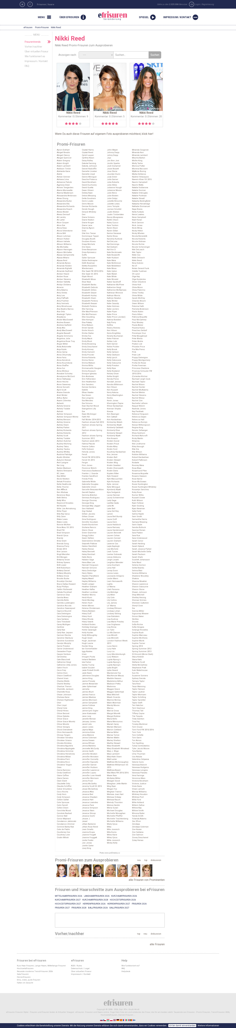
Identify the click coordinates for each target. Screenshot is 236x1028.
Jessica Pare (88, 805)
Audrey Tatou (63, 446)
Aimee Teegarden (65, 187)
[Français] (124, 1020)
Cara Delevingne (64, 616)
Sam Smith (137, 516)
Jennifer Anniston (90, 757)
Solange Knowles (140, 630)
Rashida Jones (139, 409)
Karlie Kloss (112, 236)
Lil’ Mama (111, 606)
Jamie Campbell (89, 703)
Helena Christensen (91, 608)
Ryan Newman (138, 508)
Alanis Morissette (65, 190)
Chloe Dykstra (63, 716)
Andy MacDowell (64, 330)
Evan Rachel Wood (90, 406)
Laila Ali (110, 506)
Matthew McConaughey (117, 762)
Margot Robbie (113, 716)
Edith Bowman (88, 263)
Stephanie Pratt (139, 668)
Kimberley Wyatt (114, 425)
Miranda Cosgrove (140, 150)
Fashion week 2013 (90, 441)
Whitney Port (138, 797)
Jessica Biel (87, 794)
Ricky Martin (137, 438)
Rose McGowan (139, 481)
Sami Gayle (137, 525)
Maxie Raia (112, 775)
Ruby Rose (137, 492)
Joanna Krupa (88, 832)
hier (150, 133)
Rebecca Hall (138, 419)
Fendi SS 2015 (88, 460)
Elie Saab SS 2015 (90, 274)
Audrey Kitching (64, 444)
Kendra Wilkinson (115, 384)
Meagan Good (113, 781)
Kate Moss (111, 268)
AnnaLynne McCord (66, 376)
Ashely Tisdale (63, 409)
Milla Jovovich (113, 840)
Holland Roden (89, 624)
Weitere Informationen (208, 1025)
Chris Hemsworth (65, 732)
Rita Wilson (137, 452)
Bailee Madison (64, 468)
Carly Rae (61, 630)
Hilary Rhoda (87, 619)
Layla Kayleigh (113, 546)
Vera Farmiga (138, 775)
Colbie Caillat (63, 800)
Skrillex (135, 619)
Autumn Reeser (64, 460)
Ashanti (60, 403)
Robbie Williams (139, 454)
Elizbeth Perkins (89, 306)
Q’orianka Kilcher (140, 376)
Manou (110, 708)
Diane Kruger (88, 222)
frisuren (41, 4)
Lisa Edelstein (113, 616)
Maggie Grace (113, 689)
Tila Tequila (137, 716)
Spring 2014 (137, 646)
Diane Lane (87, 225)
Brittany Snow (63, 576)
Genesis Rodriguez (91, 498)
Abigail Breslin (63, 152)
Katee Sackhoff (114, 282)
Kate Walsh (112, 274)
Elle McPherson (89, 314)
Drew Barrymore (89, 249)
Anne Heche (62, 382)
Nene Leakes (138, 214)
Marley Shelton (114, 740)
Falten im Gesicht (25, 983)
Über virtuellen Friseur (36, 51)
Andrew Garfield (64, 325)
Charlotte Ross (63, 692)
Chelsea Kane (63, 697)
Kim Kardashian (114, 419)
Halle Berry (87, 557)
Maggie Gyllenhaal (115, 692)
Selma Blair (137, 570)
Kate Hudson (113, 258)
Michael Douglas (114, 810)
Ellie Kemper (88, 320)
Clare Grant (62, 781)
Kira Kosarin (112, 438)
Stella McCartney (139, 665)
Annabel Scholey (64, 373)
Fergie (85, 462)
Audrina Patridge (64, 454)
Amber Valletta (63, 282)
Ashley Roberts (63, 433)
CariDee (60, 627)
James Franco (88, 695)
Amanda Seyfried (65, 271)
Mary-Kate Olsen (114, 757)
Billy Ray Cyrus (63, 514)
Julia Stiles (112, 185)
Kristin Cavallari (114, 465)
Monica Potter (138, 166)
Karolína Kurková (114, 239)
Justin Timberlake (115, 214)
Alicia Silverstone (65, 231)
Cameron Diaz (63, 595)
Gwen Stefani (88, 538)
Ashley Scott (62, 436)
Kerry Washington (115, 395)
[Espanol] (121, 1020)
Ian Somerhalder (89, 649)
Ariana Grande (63, 392)
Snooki (135, 622)
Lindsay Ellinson (114, 608)
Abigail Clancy (63, 155)
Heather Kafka (88, 589)
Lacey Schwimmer (115, 498)
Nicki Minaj (137, 228)
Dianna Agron (88, 228)
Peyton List (137, 344)
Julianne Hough (114, 187)
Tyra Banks (137, 751)
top (145, 860)
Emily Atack (87, 338)
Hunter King (87, 646)
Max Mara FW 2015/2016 (118, 773)
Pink (134, 352)
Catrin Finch (62, 668)
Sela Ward (136, 562)
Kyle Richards (113, 481)
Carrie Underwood (65, 649)
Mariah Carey (113, 724)
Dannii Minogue (89, 177)
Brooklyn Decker (64, 581)
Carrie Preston (63, 646)
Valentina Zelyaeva (140, 759)
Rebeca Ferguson (140, 414)
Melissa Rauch (113, 800)
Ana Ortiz (61, 311)
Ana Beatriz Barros (65, 309)
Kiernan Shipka (114, 409)
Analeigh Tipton (64, 314)
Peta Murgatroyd (139, 336)
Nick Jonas (137, 225)
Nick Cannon (138, 222)
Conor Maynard (64, 819)
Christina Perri (63, 759)
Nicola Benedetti (139, 236)
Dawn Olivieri (88, 190)
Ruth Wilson (137, 500)
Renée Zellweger (140, 430)
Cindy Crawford (63, 773)
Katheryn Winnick (115, 293)
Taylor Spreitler (139, 700)
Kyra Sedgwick (113, 492)
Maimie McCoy (114, 700)
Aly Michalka (62, 247)
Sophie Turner (138, 643)
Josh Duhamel (114, 166)
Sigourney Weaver (140, 613)
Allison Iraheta (63, 241)
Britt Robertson (63, 568)
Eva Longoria (87, 398)
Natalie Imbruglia (140, 193)
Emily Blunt (87, 341)
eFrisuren (27, 27)
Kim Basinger (113, 414)
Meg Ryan (111, 786)
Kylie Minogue (113, 487)
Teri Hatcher (137, 705)
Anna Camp (62, 352)
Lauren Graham (114, 541)
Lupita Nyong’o (113, 665)
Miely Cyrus (112, 824)
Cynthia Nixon (88, 158)
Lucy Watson (113, 657)
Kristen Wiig (112, 462)
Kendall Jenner (114, 382)
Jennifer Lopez (89, 773)
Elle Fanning (87, 309)
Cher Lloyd (62, 705)
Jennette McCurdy (90, 748)
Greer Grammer (89, 533)
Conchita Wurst (64, 810)
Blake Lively (62, 522)
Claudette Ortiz (63, 783)
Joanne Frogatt (89, 835)
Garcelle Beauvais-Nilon (93, 489)
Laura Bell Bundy (114, 516)
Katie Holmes (113, 306)
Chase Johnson (64, 695)
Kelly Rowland (113, 371)
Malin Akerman (114, 703)
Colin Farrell (62, 805)
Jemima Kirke (88, 732)
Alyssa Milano (63, 258)
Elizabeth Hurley (89, 295)
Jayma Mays (87, 730)
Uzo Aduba (137, 757)
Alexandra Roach (64, 209)
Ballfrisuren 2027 (119, 908)
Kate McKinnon (114, 263)
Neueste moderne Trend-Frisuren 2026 (35, 971)
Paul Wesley (137, 322)
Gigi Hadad (87, 511)
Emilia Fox (86, 336)
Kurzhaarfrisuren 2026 (124, 896)
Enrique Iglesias (89, 373)
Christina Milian (64, 757)
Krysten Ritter (113, 473)
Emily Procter (88, 355)
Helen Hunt (87, 603)
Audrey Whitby (63, 452)
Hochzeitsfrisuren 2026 (123, 900)
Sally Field (136, 511)
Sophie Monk (138, 641)
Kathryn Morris (113, 295)
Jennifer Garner (89, 765)
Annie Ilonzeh (63, 387)
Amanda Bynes (63, 263)
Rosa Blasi (136, 468)
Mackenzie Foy (114, 673)
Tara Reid (136, 684)
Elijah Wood (87, 276)
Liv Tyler (110, 630)
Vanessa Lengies (140, 770)
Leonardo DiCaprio (115, 576)
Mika (109, 827)
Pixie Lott (136, 355)
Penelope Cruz (139, 333)
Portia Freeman (139, 365)
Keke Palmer (113, 338)
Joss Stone (112, 171)
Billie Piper (62, 511)
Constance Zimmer (66, 824)
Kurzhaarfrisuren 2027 (68, 900)
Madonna (111, 686)
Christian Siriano (64, 740)
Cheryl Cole (62, 708)
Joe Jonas (87, 843)
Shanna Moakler (139, 581)
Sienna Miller (138, 611)
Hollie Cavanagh (89, 630)
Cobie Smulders (64, 789)
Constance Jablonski (66, 821)
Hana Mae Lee (88, 562)
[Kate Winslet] (122, 870)
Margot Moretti (113, 713)
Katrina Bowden (114, 320)
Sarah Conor (137, 541)
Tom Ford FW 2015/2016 (143, 730)
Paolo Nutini (137, 311)
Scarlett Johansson (141, 560)
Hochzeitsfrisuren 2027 (68, 904)
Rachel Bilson (138, 384)
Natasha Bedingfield (141, 201)
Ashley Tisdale (63, 438)
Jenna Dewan (88, 740)
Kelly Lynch (112, 357)
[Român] (131, 1020)
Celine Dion (62, 673)
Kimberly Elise (113, 430)
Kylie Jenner (113, 484)
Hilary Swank (87, 622)
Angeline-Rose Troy (66, 341)
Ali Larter (61, 220)
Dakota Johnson (89, 166)
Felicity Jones (88, 452)
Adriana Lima (63, 179)
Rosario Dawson (139, 476)
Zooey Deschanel (140, 837)
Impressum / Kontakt (36, 61)
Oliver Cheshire (139, 282)
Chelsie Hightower (65, 700)
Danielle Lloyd (88, 174)
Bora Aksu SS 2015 (65, 527)
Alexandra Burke (64, 201)
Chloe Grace (62, 719)
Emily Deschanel (89, 347)
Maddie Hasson (114, 678)
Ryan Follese (138, 503)
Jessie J (86, 819)
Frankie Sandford (90, 476)
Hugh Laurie (87, 643)
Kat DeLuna (112, 241)
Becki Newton (63, 479)
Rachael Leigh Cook (141, 379)
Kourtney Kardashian (116, 452)
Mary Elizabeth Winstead (118, 748)
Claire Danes (62, 778)
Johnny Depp (113, 152)
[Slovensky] (101, 1020)
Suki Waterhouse (140, 670)
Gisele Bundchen (90, 525)
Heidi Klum (87, 597)
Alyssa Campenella (65, 255)
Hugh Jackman (89, 641)
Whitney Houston (140, 794)
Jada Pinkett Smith (90, 670)
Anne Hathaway (64, 379)
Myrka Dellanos (139, 174)
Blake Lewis (62, 519)
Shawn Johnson (139, 592)
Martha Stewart (113, 743)
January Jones (89, 721)
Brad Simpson (63, 533)
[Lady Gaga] (110, 870)
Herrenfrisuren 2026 (94, 904)
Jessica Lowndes (90, 802)
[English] (114, 1020)
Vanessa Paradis (139, 773)
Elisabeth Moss (89, 279)
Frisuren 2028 (79, 908)
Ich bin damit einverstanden (182, 1025)
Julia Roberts (113, 182)
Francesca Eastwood (91, 471)
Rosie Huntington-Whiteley (144, 487)
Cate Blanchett (63, 659)
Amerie (60, 287)
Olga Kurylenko (139, 279)
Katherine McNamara (116, 290)
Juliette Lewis (113, 204)
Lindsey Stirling (114, 613)
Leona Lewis (112, 573)
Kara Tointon (112, 225)
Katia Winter (112, 301)
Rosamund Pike (139, 471)
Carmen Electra (64, 635)
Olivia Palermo (138, 290)
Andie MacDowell (65, 320)
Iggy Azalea (87, 651)
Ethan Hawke (87, 392)
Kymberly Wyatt (114, 489)
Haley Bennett (88, 551)
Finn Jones (87, 465)
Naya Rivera (137, 209)
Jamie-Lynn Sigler (90, 711)
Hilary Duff (86, 613)
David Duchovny (89, 185)
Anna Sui (61, 368)
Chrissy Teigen (63, 735)
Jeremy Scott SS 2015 (92, 786)
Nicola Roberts (138, 239)
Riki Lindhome (138, 444)
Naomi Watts (137, 185)
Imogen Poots (88, 657)
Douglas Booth (88, 239)
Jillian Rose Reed (90, 827)
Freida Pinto (87, 479)
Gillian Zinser (88, 516)
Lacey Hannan (113, 495)
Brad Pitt (60, 530)
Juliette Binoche (114, 201)
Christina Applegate (66, 748)
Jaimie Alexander (90, 684)
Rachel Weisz (138, 398)
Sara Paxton (137, 533)
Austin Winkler (63, 457)
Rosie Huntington (140, 484)
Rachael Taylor (138, 382)
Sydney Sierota (138, 678)
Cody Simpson (63, 797)
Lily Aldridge (112, 592)
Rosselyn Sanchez (140, 489)
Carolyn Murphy (64, 643)
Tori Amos (136, 740)
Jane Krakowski (89, 713)
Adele (59, 174)
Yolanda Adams (139, 819)
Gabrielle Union (89, 487)
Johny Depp (112, 155)
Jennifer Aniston (89, 754)
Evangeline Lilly (89, 409)
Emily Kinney (87, 349)
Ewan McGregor (89, 414)
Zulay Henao (137, 840)
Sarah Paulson (138, 554)
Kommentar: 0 (66, 116)
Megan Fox (112, 789)
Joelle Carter (88, 846)
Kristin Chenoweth (115, 468)
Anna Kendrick (63, 360)
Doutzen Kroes (89, 241)
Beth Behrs (62, 498)
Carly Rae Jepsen (65, 632)
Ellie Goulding (88, 317)
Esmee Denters (89, 387)
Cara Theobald (63, 622)
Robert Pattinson (139, 460)
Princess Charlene (140, 368)
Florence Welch (89, 468)
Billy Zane (61, 516)
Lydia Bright (112, 668)
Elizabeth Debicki (90, 287)
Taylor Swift (137, 703)
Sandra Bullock (139, 527)
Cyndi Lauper (88, 155)
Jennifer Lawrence (90, 770)
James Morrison (89, 700)
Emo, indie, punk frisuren (28, 980)
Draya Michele (88, 244)
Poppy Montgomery (141, 360)
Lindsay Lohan (113, 611)
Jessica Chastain (89, 797)
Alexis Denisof (63, 214)
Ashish (60, 411)
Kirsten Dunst (113, 441)
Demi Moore (87, 204)
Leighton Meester (115, 562)
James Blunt (87, 692)
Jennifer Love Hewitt (91, 775)
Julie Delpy (112, 198)
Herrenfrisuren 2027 (118, 904)
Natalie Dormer (139, 190)
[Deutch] (118, 1020)
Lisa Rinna (111, 627)
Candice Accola (64, 606)
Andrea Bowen (63, 322)
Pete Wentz (137, 338)
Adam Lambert (63, 166)
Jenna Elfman (88, 743)
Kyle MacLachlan (114, 479)
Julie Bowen (112, 196)
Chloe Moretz (63, 724)
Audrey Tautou (63, 449)
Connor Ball (62, 816)
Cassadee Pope (64, 651)
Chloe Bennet (63, 713)
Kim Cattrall (112, 417)
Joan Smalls (87, 829)
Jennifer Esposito (90, 762)
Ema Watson (87, 325)
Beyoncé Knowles (65, 503)
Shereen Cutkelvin (140, 603)
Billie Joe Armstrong (66, 508)
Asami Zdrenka (64, 400)
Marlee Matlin (113, 738)
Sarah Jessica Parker (142, 549)
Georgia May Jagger (91, 506)
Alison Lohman (64, 236)
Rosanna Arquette (140, 473)
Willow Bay (136, 808)
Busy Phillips (63, 587)
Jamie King (87, 708)
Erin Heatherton (89, 382)
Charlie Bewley (63, 684)
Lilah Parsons (113, 589)
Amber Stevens (64, 279)
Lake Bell (111, 508)
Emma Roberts (88, 357)
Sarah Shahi (137, 557)
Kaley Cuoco (112, 222)
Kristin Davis (112, 471)
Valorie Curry (138, 762)
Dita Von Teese (89, 233)
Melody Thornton (115, 802)
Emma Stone (88, 360)
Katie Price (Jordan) (116, 317)
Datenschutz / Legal (80, 968)
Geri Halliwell (88, 508)
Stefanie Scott (138, 662)
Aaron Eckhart (63, 150)
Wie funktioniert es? (130, 966)
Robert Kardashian (140, 457)
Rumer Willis (138, 495)
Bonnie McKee (63, 525)
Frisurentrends (33, 41)
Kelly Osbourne (114, 363)
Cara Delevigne (64, 613)
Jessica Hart (87, 800)
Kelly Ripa (111, 368)
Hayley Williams (89, 581)
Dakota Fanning (89, 163)
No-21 (134, 266)
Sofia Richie (137, 624)
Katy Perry (111, 322)
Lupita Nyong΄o (114, 659)
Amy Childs (62, 293)
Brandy (60, 538)
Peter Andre (137, 341)
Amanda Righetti (64, 268)
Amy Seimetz (63, 303)
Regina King (137, 427)
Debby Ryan (87, 193)
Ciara (59, 767)
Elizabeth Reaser (89, 303)
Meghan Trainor (114, 792)
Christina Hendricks (66, 754)
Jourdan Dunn (113, 174)
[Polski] (111, 1020)
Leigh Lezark (113, 560)
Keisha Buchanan (115, 336)
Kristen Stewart (113, 460)
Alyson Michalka (64, 252)
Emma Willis (87, 365)
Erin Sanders (87, 384)
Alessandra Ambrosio (67, 196)
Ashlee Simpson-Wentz (67, 417)
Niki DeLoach (138, 249)
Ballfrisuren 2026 (98, 908)
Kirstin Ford (112, 449)
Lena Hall (111, 568)
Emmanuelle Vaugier (91, 368)
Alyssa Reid (62, 260)
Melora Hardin (113, 805)
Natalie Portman (139, 196)
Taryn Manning (138, 686)
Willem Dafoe (138, 805)
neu (139, 860)
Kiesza (110, 411)
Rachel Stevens (139, 395)
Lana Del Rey (113, 511)
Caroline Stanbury (65, 638)
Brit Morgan (62, 557)
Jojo (109, 158)
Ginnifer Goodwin (90, 522)
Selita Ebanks (138, 568)
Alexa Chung (62, 198)
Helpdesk (125, 971)
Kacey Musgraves (115, 217)
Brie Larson (62, 551)
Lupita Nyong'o (114, 662)
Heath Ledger (88, 584)
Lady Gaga (111, 500)
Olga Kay (136, 276)
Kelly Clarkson (113, 355)
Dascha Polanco (89, 179)
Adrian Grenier (63, 177)
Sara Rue (136, 535)
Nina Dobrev (137, 263)
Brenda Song (63, 544)
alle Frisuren (157, 944)
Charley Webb (63, 681)
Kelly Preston (113, 365)
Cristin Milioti (63, 837)
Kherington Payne (115, 403)
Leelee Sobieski (114, 554)
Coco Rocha (62, 792)
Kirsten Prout (113, 444)
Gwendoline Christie (91, 541)
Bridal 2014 (62, 549)
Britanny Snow (63, 560)
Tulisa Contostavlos (140, 746)
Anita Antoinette (64, 347)
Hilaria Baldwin (88, 611)
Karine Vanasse (114, 233)
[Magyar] (108, 1020)
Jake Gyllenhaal (89, 686)
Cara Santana (63, 619)
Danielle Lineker (89, 171)
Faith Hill (86, 417)
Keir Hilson (112, 330)
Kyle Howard (112, 476)
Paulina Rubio (138, 328)
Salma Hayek (138, 514)
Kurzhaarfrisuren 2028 (95, 900)
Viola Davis (137, 786)
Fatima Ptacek (88, 444)
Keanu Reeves (113, 328)
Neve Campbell (139, 217)
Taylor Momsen (139, 695)
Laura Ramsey (113, 527)
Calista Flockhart (64, 592)
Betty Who (61, 500)
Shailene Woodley (140, 576)
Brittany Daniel (63, 570)
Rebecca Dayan (139, 417)
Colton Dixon (62, 808)
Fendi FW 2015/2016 (91, 457)
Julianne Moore (114, 190)
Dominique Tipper (90, 236)
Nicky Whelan (138, 233)
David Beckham (89, 182)
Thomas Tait (137, 711)
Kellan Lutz (112, 341)
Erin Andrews (88, 376)
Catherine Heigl (64, 662)
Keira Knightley (114, 333)
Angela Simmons (65, 336)
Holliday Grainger (90, 627)
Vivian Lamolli (138, 789)
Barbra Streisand (64, 471)
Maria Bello (112, 719)
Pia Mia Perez (138, 349)
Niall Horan (137, 220)
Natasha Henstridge (141, 204)
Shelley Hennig (139, 597)
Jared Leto (87, 724)
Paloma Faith (138, 306)
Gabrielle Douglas (90, 484)
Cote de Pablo (63, 829)
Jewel (84, 821)
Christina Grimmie (65, 751)
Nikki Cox (136, 255)
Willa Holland (138, 802)
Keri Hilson (112, 387)
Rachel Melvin (138, 392)
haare (51, 4)
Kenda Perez (113, 379)
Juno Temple (113, 206)
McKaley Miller (113, 778)
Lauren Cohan (113, 535)
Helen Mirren (88, 606)
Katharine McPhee (115, 285)
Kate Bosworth (113, 255)
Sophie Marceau (139, 635)
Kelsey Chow (113, 373)
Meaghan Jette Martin (117, 783)
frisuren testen (48, 1012)
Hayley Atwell (88, 578)
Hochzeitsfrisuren (25, 968)
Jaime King (87, 678)
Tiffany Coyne (138, 713)
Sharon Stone (138, 589)
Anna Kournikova (64, 363)
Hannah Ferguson (90, 565)
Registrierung (208, 4)
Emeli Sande (87, 328)
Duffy (84, 255)
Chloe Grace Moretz (66, 721)
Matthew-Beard (113, 770)
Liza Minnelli (113, 638)
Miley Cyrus (112, 837)
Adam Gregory (63, 160)
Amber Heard (63, 274)
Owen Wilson (138, 303)
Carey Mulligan (63, 624)
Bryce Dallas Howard (66, 584)
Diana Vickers (88, 217)
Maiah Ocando (113, 697)
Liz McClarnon (113, 632)
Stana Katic (137, 659)
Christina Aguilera (65, 746)
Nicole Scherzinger (141, 247)
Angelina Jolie (63, 338)
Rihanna (135, 441)
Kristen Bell (112, 457)
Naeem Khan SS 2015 (142, 179)
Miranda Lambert (140, 155)
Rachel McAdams (140, 390)
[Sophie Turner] (61, 870)
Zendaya (136, 824)
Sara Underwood (139, 538)
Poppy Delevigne (140, 357)
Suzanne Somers (140, 676)
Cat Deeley (62, 657)
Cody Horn (61, 794)
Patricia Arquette (139, 317)
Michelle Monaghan (116, 813)
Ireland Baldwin (89, 659)
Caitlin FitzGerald (64, 589)
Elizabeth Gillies (89, 290)
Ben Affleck (62, 489)
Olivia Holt (136, 285)
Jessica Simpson (90, 808)
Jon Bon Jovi (113, 160)
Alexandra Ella (63, 204)
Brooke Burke (63, 578)
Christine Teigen (64, 765)
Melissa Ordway (114, 797)
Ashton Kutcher (64, 441)
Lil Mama (111, 587)
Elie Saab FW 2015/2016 (92, 271)
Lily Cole (111, 597)
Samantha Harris (139, 519)
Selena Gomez (139, 565)
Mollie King (137, 160)
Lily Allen (111, 595)
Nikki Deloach (138, 258)
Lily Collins (112, 600)
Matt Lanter (112, 759)
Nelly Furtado (138, 212)
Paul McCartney (139, 320)
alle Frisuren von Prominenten (147, 879)
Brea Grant (61, 541)
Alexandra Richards (65, 206)
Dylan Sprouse (88, 258)
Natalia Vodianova (140, 187)
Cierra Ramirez (63, 770)
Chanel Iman (62, 678)
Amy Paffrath (63, 298)
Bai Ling (60, 465)
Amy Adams (62, 290)
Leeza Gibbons (114, 557)
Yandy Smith (137, 816)
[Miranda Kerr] (86, 870)
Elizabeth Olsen (89, 298)
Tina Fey (136, 721)
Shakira (135, 578)
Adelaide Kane (63, 171)
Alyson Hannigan (64, 249)
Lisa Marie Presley (115, 622)
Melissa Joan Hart (115, 794)
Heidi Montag (88, 600)
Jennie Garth (88, 751)
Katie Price (112, 314)
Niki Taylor (136, 252)
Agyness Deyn (63, 185)
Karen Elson (112, 228)
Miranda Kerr (138, 152)
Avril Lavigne (62, 462)
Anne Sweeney (63, 384)
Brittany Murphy (64, 573)
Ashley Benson (63, 419)
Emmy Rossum (89, 371)
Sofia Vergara (138, 627)
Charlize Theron (64, 686)
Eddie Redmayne (89, 260)
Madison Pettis (114, 684)
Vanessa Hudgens (140, 767)
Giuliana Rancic (89, 527)
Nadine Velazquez (140, 177)
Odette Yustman (139, 271)
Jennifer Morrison (90, 778)
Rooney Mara (138, 465)
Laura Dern (112, 522)
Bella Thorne (63, 487)
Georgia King (88, 503)
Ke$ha (110, 325)
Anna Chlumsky (64, 355)
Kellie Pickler (113, 347)
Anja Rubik (62, 349)
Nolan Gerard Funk (140, 268)
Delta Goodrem (89, 198)
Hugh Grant (87, 638)
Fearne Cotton (88, 446)
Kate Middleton (114, 266)
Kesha (110, 398)
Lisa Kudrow (112, 619)
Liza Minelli (112, 635)
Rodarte (135, 462)
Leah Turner (112, 551)
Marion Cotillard (114, 730)
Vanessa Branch (139, 765)
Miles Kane (112, 835)
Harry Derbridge (89, 570)
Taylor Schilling (139, 697)
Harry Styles (87, 573)
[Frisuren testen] (118, 1002)
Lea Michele (112, 549)
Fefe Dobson (88, 449)
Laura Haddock (114, 525)
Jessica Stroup (89, 813)
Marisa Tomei (113, 735)
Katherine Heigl (114, 287)
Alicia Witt (61, 233)
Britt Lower (61, 565)
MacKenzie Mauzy (115, 676)
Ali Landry (61, 217)
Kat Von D (111, 249)
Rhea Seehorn (138, 433)
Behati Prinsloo (64, 481)
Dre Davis (86, 247)
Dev (83, 214)
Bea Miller (61, 476)
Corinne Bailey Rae (65, 827)
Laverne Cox (112, 544)
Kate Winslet (112, 279)
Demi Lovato (87, 201)
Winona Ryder (138, 813)
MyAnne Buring (139, 171)
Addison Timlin (64, 169)
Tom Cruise (137, 727)
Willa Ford (136, 800)
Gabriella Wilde (89, 481)
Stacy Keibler (138, 657)
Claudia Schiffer (64, 786)
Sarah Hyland (138, 546)
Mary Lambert (113, 754)
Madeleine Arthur (115, 681)
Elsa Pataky (87, 322)
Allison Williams (64, 244)
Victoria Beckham (140, 781)
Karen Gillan (112, 231)
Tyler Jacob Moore (140, 748)
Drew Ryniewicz (89, 252)
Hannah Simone (89, 568)
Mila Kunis (111, 832)
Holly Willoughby (89, 635)
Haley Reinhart (88, 554)
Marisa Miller (113, 732)
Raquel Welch (138, 406)
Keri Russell (112, 390)
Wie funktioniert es (35, 56)
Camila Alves (62, 597)
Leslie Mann (112, 578)
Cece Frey (61, 670)
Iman (84, 654)
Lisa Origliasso (113, 624)
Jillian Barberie (89, 824)
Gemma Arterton (89, 495)
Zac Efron (136, 821)
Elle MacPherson (90, 311)
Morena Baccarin (140, 169)
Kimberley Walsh (114, 422)
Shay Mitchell (138, 595)
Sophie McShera (139, 638)
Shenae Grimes (139, 600)
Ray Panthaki (138, 411)
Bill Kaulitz (61, 506)
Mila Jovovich (113, 829)
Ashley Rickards (64, 430)
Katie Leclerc (113, 309)
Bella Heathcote (64, 484)
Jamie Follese (88, 705)
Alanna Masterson (65, 193)
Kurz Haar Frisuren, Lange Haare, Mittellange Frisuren (41, 966)
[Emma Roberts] (146, 870)
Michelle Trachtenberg (117, 819)
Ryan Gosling (138, 506)
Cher (59, 703)
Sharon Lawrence (140, 584)
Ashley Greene (63, 422)
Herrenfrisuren (24, 977)
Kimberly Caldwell (115, 427)
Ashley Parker (63, 427)
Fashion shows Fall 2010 (93, 422)
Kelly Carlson (113, 352)
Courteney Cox (63, 832)
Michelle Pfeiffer (115, 816)
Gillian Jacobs (88, 514)
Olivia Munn (137, 287)
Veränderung (108, 15)
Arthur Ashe (62, 398)
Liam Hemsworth (114, 581)
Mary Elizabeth (113, 746)
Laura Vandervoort (115, 530)
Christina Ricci (63, 762)
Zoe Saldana (137, 832)
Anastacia (61, 317)
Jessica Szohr (88, 816)
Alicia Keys (62, 228)
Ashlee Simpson (64, 414)
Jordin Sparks (113, 163)
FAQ (27, 66)
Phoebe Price (138, 347)
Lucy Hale (111, 649)
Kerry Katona (112, 392)
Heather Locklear (90, 592)
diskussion (156, 860)
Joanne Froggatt (89, 837)
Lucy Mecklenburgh (116, 654)
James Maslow (89, 697)
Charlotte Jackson (65, 689)
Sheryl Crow (137, 606)
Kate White (112, 276)
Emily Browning (89, 344)
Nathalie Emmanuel (141, 206)
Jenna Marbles (89, 746)
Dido (84, 231)
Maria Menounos (114, 721)
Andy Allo (61, 328)
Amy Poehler (63, 301)
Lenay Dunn (112, 570)
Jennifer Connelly (90, 759)
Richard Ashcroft (139, 436)
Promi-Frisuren (42, 27)
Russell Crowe (138, 498)
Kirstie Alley (112, 446)
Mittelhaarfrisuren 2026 (68, 896)
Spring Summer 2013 (141, 651)
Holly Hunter (87, 632)
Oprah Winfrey (138, 298)
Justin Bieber (113, 212)
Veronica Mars (138, 778)
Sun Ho (135, 673)
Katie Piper (112, 311)
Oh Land (136, 274)
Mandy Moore (113, 705)
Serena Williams (139, 573)
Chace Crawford (64, 676)
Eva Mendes (87, 400)
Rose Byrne (137, 479)
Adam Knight (63, 163)
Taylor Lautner (138, 692)
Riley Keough (138, 446)
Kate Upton (112, 271)
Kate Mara (111, 260)
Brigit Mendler (63, 554)
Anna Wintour (63, 371)
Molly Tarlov (137, 163)
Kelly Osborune (114, 360)
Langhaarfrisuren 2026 (97, 896)
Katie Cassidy (113, 303)
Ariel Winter (62, 395)
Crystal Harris (88, 150)
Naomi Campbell (139, 182)
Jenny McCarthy (89, 783)
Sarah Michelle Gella (141, 551)
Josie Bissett (113, 169)
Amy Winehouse (64, 306)
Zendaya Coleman (140, 827)
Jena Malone (88, 735)
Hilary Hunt (87, 616)
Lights (109, 584)
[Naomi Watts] (73, 870)
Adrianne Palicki (64, 182)
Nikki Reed (137, 260)
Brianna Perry (63, 546)
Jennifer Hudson (90, 767)
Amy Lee (61, 295)
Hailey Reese (88, 549)
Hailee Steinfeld (89, 546)
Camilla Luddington (66, 603)
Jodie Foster (87, 840)
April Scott (61, 390)
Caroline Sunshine (65, 641)
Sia (133, 608)
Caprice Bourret (64, 611)
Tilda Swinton (138, 719)
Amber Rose (62, 276)
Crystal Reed (87, 152)
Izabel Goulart (88, 668)
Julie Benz (112, 193)
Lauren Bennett (114, 533)
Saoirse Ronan (138, 530)
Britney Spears (63, 562)
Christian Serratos (65, 738)
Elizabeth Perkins (90, 301)
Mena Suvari (112, 808)
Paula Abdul (137, 325)
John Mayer (112, 150)
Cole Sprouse (63, 802)
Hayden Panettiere (90, 576)
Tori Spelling (138, 743)
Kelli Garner (112, 344)
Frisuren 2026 (139, 904)
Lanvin (110, 514)
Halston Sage (88, 560)
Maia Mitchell (113, 695)
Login (197, 4)
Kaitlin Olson (112, 220)
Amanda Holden (64, 266)
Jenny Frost (87, 781)
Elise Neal (86, 282)
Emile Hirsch (88, 330)
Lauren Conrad (113, 538)
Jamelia (85, 689)
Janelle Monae (89, 719)
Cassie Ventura (63, 654)
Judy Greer (112, 177)
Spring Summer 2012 (141, 649)
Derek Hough (88, 209)
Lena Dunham (113, 565)
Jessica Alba (88, 792)
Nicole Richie (138, 244)
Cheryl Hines (62, 711)
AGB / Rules (76, 966)
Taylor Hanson (138, 689)
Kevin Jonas (112, 400)
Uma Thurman (138, 754)
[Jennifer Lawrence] (134, 870)
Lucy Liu (111, 651)
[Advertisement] (109, 920)
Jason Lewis (87, 727)
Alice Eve (61, 225)
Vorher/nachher (33, 46)
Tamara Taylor (138, 681)
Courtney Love (63, 835)
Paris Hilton (137, 314)
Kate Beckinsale (114, 252)
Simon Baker (138, 616)
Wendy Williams (139, 792)
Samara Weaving (139, 522)
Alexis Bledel (63, 212)
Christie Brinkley (64, 743)
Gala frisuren (23, 974)
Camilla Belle (63, 600)
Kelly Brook (112, 349)
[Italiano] (128, 1020)
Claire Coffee (63, 775)
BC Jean (60, 473)
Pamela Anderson (140, 309)
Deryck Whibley (89, 212)
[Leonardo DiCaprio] (98, 870)
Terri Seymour (138, 708)
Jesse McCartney (90, 789)
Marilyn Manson (114, 727)
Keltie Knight (113, 376)
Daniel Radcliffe (89, 169)
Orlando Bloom (139, 301)
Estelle (85, 390)
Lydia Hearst (112, 670)
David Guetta (87, 187)
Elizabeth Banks (89, 285)
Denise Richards (89, 206)
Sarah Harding (138, 544)
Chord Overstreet (64, 730)
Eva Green (86, 395)
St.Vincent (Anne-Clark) (142, 654)
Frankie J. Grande (90, 473)
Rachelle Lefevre (140, 403)
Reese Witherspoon (141, 425)
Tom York (136, 732)
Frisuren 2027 (62, 908)
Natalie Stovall (138, 198)
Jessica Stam (88, 810)
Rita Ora (135, 449)
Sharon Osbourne (140, 587)
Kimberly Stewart (114, 433)
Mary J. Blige (113, 751)
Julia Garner (112, 179)
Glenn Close (87, 530)
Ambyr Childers (64, 285)
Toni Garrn (136, 738)
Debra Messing (89, 196)
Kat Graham (112, 247)
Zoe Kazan (137, 829)
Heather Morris (89, 595)
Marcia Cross (113, 711)
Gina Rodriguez (89, 519)
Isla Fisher (86, 662)
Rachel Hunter (138, 387)
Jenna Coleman (89, 738)
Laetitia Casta (113, 503)
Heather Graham (89, 587)
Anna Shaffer (63, 365)
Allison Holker (63, 239)
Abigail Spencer (64, 158)
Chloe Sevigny (63, 727)
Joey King (86, 848)
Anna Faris (61, 357)
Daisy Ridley (87, 160)
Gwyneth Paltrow (89, 544)
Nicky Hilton (137, 231)
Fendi (84, 454)
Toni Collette (137, 735)
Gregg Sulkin (88, 535)
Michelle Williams (115, 821)
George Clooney (89, 500)
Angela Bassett (63, 333)
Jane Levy (86, 716)
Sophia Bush (138, 632)
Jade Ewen (87, 673)
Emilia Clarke (88, 333)
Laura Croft (112, 519)
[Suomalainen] (134, 1020)
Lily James (112, 603)
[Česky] (105, 1020)
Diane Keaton (88, 220)
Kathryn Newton (114, 298)
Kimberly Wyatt (113, 436)
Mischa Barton (138, 158)
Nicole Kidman (139, 241)
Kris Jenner (112, 454)
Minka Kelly (112, 843)
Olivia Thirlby (138, 293)
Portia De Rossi (139, 363)
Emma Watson (88, 363)
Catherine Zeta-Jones (67, 665)
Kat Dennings (113, 244)
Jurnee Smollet (114, 209)
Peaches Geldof (139, 330)
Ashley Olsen (63, 425)
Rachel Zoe (137, 400)
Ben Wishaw (62, 492)
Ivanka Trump (88, 665)
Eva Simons (87, 403)
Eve (83, 411)
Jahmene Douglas (90, 676)
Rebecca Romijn (139, 422)
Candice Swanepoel (66, 608)
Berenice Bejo (63, 495)
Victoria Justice (139, 783)
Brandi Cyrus (62, 535)
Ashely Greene (63, 406)
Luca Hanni (112, 646)
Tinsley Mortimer (140, 724)
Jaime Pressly (88, 681)
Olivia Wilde (137, 295)
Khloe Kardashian (115, 406)
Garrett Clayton (88, 492)
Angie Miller (62, 344)
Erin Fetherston (89, 379)
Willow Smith (138, 810)
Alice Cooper (63, 222)
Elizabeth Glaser (89, 293)
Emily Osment (88, 352)
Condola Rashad (64, 813)
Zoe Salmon (137, 835)
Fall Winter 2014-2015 (91, 419)
